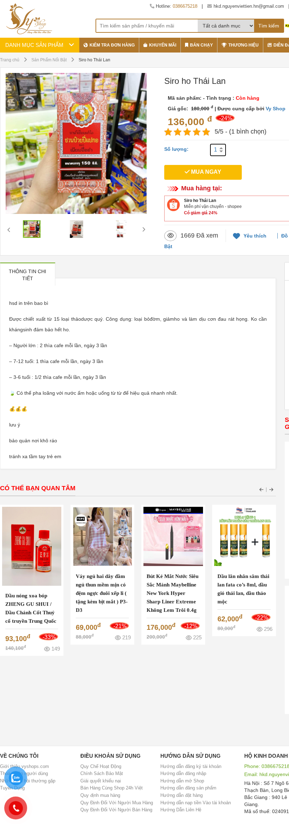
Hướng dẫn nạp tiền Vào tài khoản (195, 802)
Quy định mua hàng (100, 795)
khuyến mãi (162, 45)
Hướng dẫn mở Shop (182, 780)
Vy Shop (275, 108)
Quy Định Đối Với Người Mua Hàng (116, 802)
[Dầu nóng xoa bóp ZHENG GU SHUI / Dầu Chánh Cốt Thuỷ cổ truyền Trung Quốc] (31, 546)
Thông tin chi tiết (27, 275)
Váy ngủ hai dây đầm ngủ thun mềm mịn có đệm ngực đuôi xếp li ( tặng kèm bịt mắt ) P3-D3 (102, 593)
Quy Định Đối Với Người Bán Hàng (116, 809)
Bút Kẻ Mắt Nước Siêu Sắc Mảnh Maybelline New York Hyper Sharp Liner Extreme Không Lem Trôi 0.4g (172, 593)
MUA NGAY (205, 172)
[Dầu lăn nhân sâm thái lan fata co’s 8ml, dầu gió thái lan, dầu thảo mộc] (243, 536)
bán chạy (201, 45)
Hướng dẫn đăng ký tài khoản (190, 766)
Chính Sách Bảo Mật (101, 773)
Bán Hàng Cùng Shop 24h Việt (111, 788)
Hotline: (175, 6)
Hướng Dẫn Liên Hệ (180, 809)
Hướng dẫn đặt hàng (181, 795)
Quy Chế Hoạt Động (100, 766)
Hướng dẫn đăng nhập (183, 773)
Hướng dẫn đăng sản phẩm (188, 788)
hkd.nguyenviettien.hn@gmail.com (249, 6)
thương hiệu (243, 45)
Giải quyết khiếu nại (100, 780)
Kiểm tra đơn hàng (112, 45)
